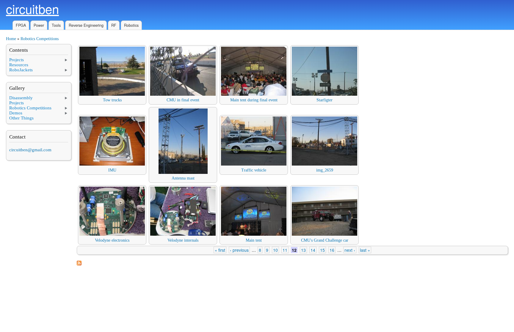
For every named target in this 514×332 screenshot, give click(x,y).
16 (332, 250)
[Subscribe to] (79, 264)
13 (303, 250)
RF (113, 25)
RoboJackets (21, 69)
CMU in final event (183, 100)
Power (39, 25)
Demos (15, 113)
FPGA (21, 25)
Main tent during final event (254, 100)
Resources (18, 64)
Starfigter (324, 100)
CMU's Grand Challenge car (324, 240)
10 (275, 250)
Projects (16, 59)
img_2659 (324, 170)
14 (313, 250)
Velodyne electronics (112, 240)
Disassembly (21, 97)
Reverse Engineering (86, 25)
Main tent (254, 240)
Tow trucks (112, 100)
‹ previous (239, 250)
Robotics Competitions (40, 39)
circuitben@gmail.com (30, 149)
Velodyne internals (182, 240)
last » (365, 250)
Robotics (131, 25)
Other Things (21, 118)
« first (220, 250)
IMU (112, 170)
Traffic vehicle (253, 170)
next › (349, 250)
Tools (56, 25)
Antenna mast (183, 178)
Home (11, 39)
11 (285, 250)
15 (322, 250)
